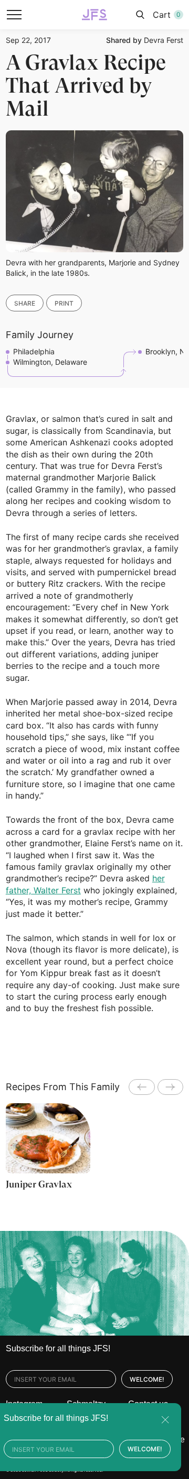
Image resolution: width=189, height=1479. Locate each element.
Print (64, 303)
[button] (14, 14)
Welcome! (147, 1379)
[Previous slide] (141, 1087)
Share (24, 303)
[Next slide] (170, 1087)
